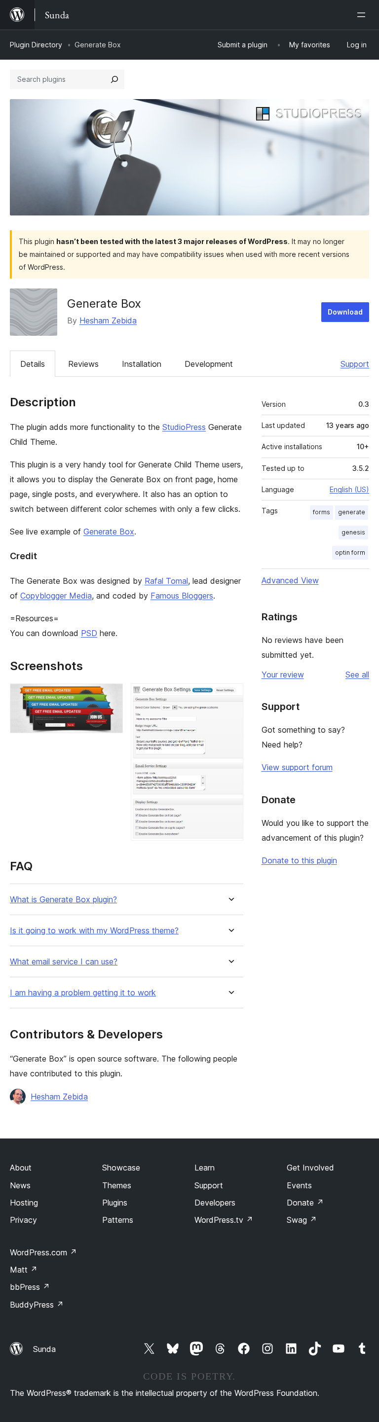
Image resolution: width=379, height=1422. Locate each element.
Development (209, 364)
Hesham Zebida (108, 320)
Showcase (121, 1168)
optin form (350, 552)
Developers (214, 1203)
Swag (302, 1220)
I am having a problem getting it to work (83, 992)
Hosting (24, 1203)
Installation (141, 364)
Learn (204, 1168)
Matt (24, 1270)
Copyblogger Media (56, 596)
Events (299, 1185)
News (20, 1185)
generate (351, 512)
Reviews (83, 364)
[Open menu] (363, 15)
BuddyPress (37, 1305)
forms (321, 512)
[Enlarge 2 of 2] (230, 697)
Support (355, 364)
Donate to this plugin (299, 860)
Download (345, 312)
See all (357, 674)
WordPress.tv (223, 1220)
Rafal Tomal (166, 581)
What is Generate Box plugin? (63, 899)
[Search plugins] (114, 79)
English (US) (349, 489)
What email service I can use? (63, 961)
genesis (353, 532)
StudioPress (184, 427)
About (21, 1168)
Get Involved (310, 1168)
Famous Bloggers (182, 596)
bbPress (30, 1287)
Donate (305, 1203)
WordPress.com (43, 1252)
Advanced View (290, 580)
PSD (89, 633)
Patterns (117, 1220)
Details (32, 364)
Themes (116, 1185)
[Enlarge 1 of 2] (109, 697)
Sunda (44, 1349)
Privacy (23, 1220)
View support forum (297, 767)
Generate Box (108, 531)
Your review (283, 674)
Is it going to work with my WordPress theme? (94, 930)
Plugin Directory (36, 44)
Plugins (114, 1203)
